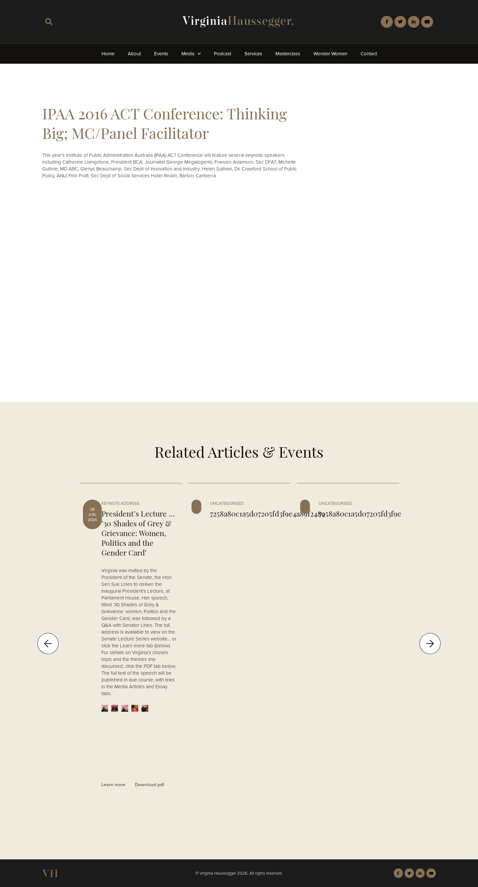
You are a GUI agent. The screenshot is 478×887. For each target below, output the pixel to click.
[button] (48, 21)
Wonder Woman (330, 53)
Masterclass (287, 53)
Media (187, 53)
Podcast (222, 53)
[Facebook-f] (386, 22)
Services (253, 53)
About (134, 53)
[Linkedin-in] (413, 22)
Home (107, 53)
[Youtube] (427, 22)
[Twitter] (400, 22)
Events (161, 53)
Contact (369, 53)
